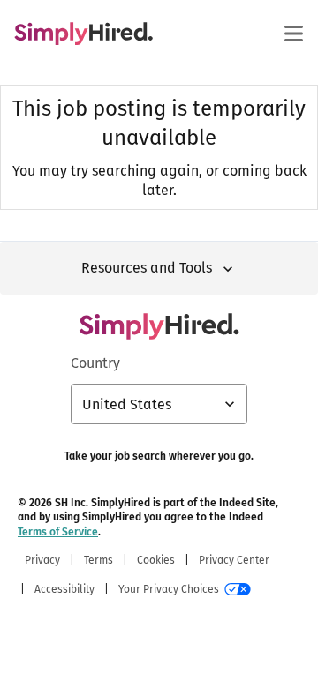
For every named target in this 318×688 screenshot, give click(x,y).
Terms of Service (58, 532)
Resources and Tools (146, 267)
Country (95, 363)
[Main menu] (293, 33)
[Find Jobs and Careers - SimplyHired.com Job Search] (83, 33)
